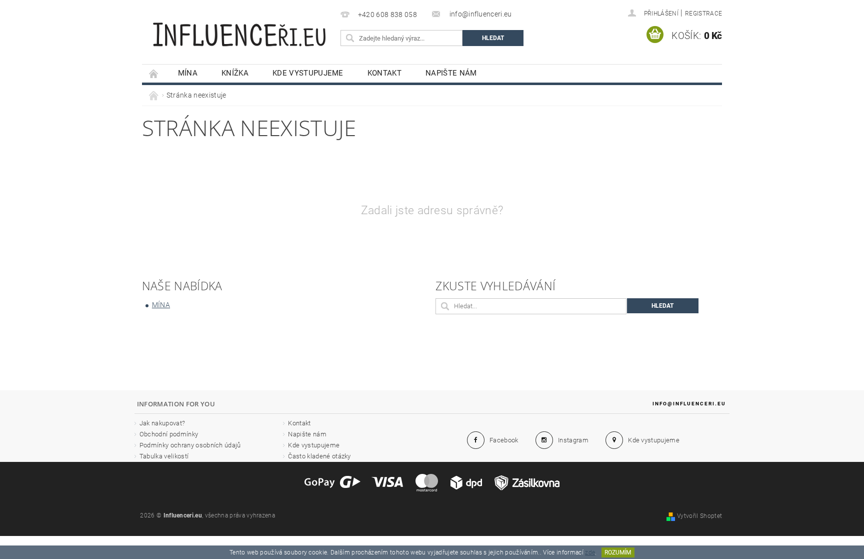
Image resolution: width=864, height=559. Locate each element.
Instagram (573, 440)
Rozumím (617, 552)
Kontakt (385, 73)
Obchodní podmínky (169, 434)
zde (590, 552)
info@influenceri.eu (689, 403)
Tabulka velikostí (164, 456)
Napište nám (451, 73)
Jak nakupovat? (162, 423)
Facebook (504, 440)
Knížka (235, 73)
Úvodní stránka (154, 73)
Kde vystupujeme (308, 73)
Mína (188, 73)
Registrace (703, 13)
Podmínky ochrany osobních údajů (190, 445)
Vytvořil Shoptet (699, 515)
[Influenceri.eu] (239, 29)
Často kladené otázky (319, 456)
